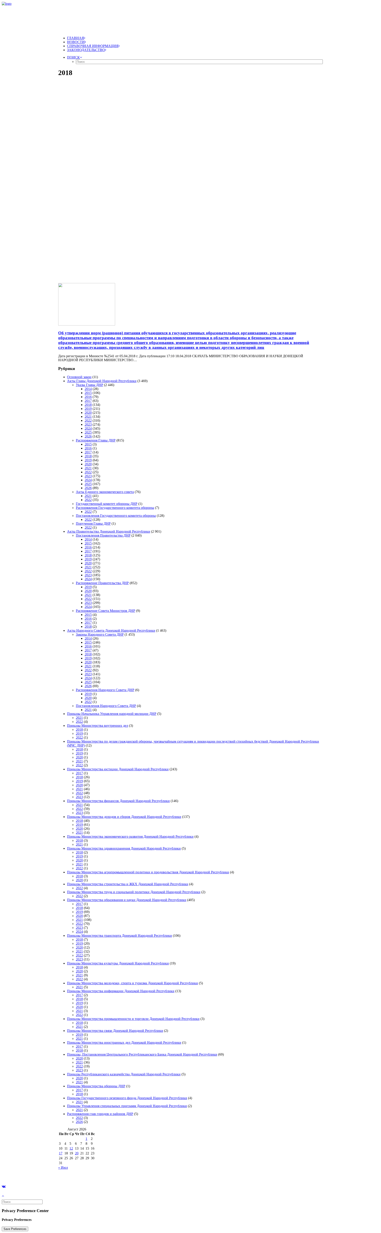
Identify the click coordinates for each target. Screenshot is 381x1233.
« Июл (63, 1167)
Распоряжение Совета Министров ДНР (105, 611)
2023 (88, 424)
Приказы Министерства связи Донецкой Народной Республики (115, 1030)
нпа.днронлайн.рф (66, 1175)
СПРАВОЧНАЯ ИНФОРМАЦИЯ (92, 46)
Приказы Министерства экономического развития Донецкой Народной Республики (130, 836)
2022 (88, 420)
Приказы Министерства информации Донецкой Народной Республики (120, 991)
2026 (88, 436)
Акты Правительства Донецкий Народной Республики (108, 531)
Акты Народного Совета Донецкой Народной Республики (111, 630)
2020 (88, 412)
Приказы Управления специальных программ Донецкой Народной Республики (127, 1106)
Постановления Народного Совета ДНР (106, 706)
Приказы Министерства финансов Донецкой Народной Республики (118, 801)
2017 (88, 401)
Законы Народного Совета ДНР (100, 634)
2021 (88, 416)
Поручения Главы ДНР (93, 523)
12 (71, 1148)
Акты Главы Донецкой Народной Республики (101, 381)
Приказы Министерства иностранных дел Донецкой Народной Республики (124, 1042)
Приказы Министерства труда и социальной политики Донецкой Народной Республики (133, 892)
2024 (88, 428)
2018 (88, 405)
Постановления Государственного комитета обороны (116, 515)
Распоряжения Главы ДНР (96, 440)
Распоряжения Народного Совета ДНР (105, 690)
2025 (88, 432)
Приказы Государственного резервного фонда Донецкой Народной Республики (127, 1098)
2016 (88, 397)
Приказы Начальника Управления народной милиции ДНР (111, 714)
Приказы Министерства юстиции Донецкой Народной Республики (118, 769)
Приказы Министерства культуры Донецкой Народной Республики (118, 963)
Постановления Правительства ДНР (103, 535)
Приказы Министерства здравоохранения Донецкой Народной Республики (124, 848)
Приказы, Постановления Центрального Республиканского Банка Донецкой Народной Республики (142, 1054)
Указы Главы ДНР (89, 385)
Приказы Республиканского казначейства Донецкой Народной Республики (124, 1074)
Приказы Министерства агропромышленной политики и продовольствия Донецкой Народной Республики (148, 872)
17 (60, 1153)
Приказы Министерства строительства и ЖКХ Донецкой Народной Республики (127, 884)
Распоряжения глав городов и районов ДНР (100, 1114)
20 (76, 1153)
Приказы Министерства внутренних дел (97, 725)
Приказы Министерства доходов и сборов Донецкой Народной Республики (124, 817)
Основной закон (79, 377)
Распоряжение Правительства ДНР (102, 583)
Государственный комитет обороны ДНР (106, 504)
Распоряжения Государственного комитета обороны (115, 508)
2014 (88, 389)
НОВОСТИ (76, 42)
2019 (88, 408)
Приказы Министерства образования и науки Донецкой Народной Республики (126, 900)
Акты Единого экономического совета (105, 492)
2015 (88, 393)
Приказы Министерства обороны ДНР (96, 1086)
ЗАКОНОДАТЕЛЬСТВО (86, 50)
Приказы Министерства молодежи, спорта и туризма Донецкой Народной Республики (132, 983)
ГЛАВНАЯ (75, 38)
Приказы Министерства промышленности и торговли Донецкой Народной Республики (133, 1019)
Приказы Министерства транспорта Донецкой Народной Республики (119, 935)
